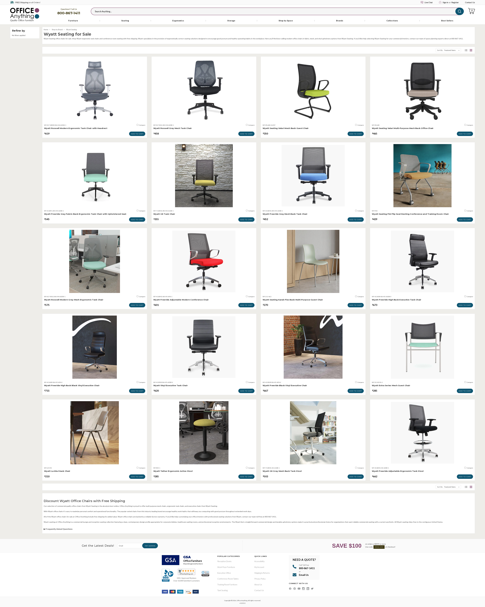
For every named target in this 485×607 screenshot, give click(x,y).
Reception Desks (224, 561)
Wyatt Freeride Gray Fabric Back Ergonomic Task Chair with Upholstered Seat (85, 214)
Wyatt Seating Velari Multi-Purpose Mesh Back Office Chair (402, 128)
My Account (259, 567)
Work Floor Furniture (226, 567)
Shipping (257, 573)
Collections (392, 20)
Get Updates (150, 546)
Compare (142, 125)
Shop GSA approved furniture (193, 564)
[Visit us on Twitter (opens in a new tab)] (312, 588)
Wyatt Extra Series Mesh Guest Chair (391, 385)
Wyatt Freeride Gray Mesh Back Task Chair (285, 214)
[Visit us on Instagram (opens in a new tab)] (303, 588)
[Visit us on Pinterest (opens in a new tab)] (294, 588)
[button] (466, 50)
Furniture (73, 20)
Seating (125, 20)
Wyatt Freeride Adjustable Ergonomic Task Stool (398, 471)
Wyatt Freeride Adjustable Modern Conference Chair (181, 300)
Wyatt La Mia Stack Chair (57, 471)
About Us (258, 584)
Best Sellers (447, 20)
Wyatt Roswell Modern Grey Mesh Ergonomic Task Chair (73, 300)
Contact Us (470, 2)
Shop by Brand (57, 30)
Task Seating (222, 590)
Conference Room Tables (228, 579)
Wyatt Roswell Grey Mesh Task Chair (172, 128)
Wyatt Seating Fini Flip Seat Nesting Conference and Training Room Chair (410, 214)
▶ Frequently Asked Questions (58, 529)
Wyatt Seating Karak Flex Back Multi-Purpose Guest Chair (293, 300)
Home (46, 30)
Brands (339, 20)
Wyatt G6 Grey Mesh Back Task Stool (282, 471)
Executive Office (224, 573)
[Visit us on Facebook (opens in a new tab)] (290, 588)
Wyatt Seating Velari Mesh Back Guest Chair (286, 128)
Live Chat (429, 2)
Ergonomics (178, 20)
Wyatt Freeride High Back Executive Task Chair (396, 300)
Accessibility (259, 561)
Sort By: (440, 50)
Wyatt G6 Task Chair (164, 214)
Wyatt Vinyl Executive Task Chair (170, 385)
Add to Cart (137, 134)
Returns (266, 573)
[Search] (459, 11)
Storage (231, 20)
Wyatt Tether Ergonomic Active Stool (173, 471)
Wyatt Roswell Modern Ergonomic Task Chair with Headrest (75, 128)
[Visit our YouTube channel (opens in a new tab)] (299, 588)
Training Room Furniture (227, 584)
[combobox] (275, 11)
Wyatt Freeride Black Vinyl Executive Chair (285, 385)
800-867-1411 (68, 13)
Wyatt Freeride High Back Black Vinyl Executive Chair (72, 385)
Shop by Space (286, 20)
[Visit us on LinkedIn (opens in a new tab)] (308, 588)
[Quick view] (94, 118)
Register (455, 2)
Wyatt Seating (71, 30)
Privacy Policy (259, 579)
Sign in (445, 2)
